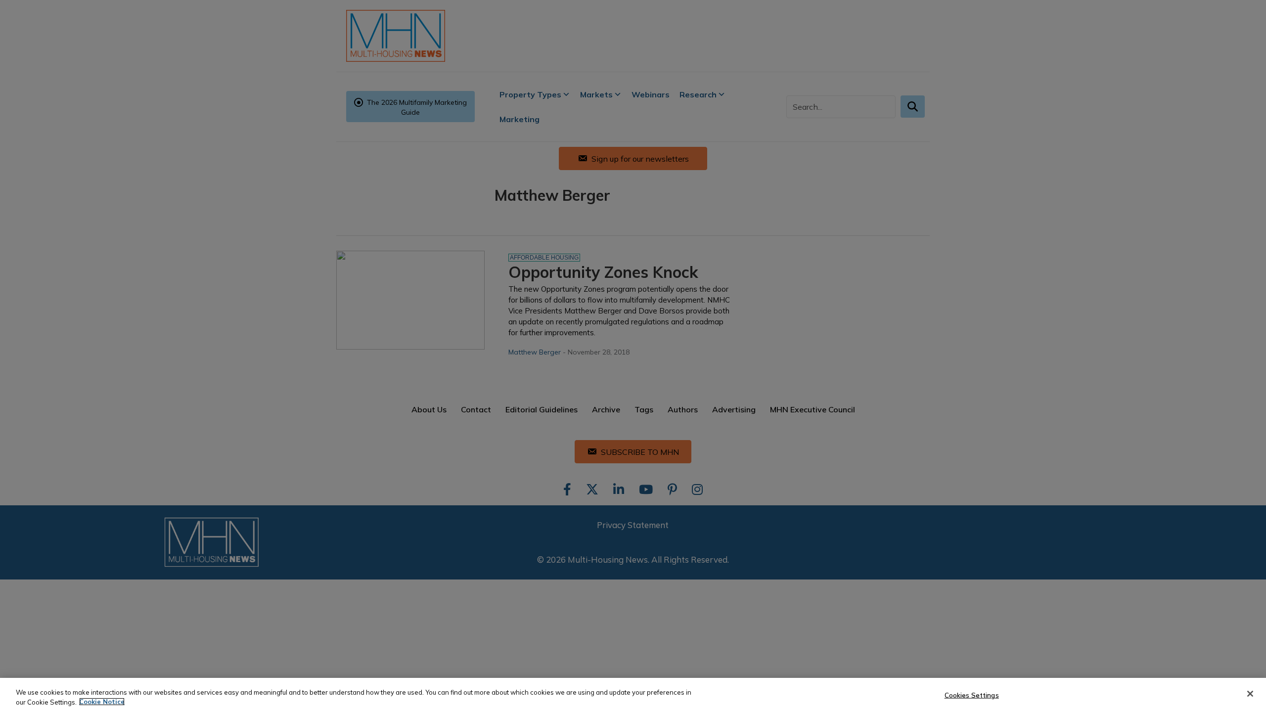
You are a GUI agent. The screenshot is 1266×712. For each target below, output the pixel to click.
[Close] (1250, 694)
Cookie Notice (102, 702)
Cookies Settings (972, 695)
